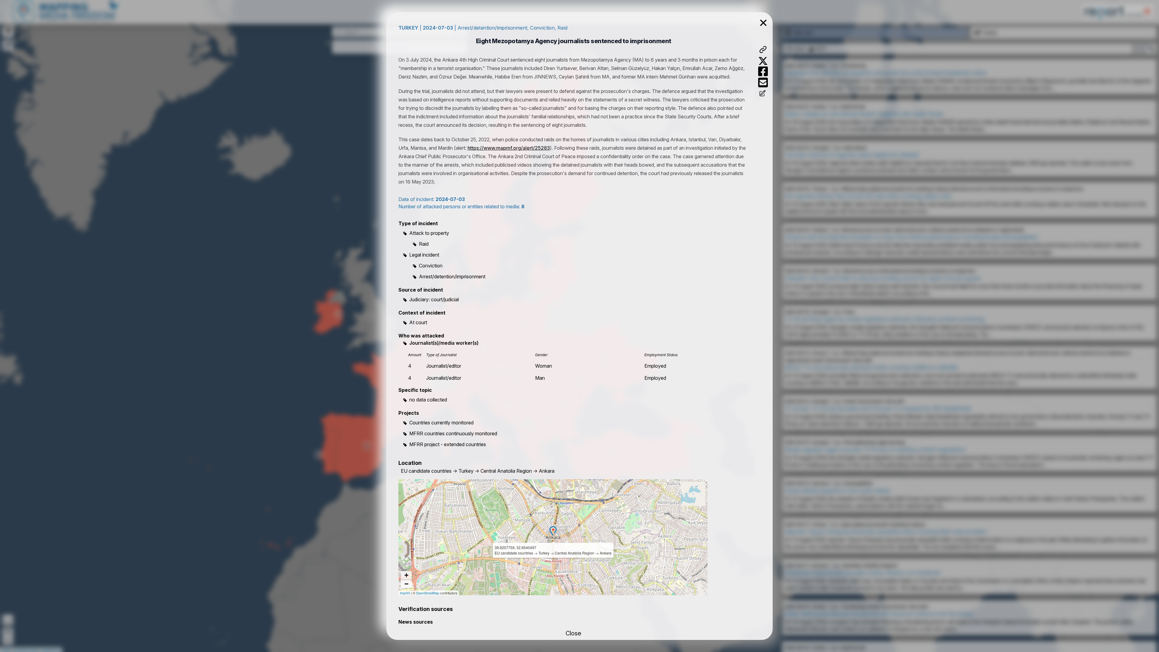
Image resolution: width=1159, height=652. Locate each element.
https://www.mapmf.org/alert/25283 (509, 148)
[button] (553, 531)
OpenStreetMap (427, 592)
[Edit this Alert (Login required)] (763, 94)
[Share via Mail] (763, 82)
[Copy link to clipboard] (763, 49)
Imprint (405, 592)
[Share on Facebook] (763, 71)
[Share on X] (763, 61)
